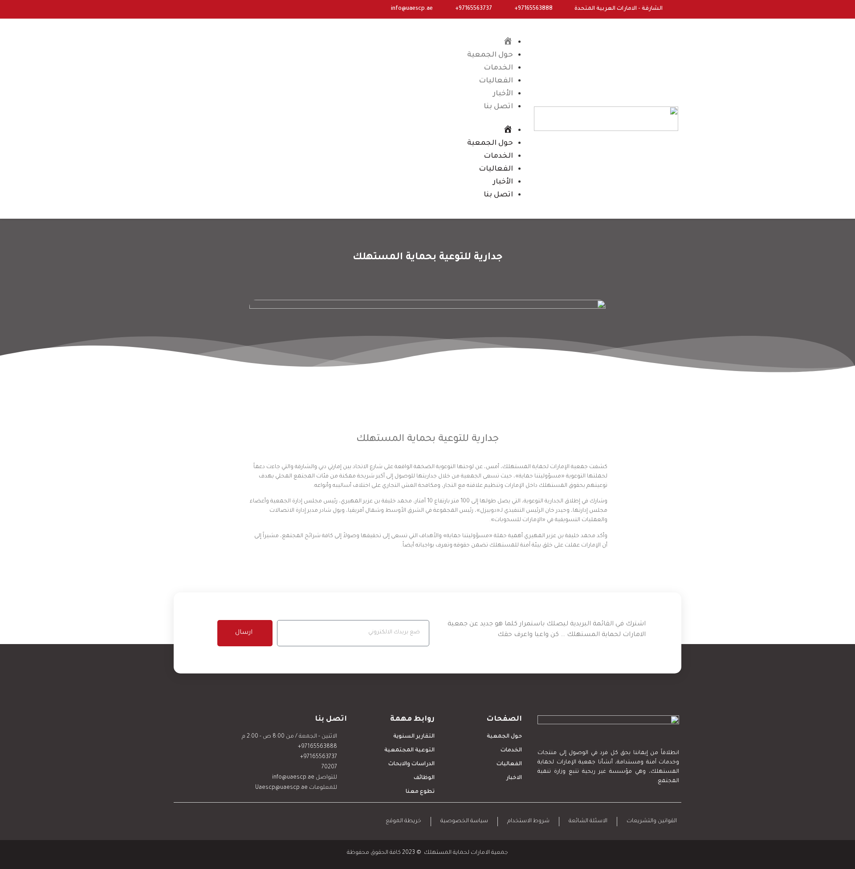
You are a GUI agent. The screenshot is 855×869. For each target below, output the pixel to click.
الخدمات (498, 68)
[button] (384, 118)
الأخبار (503, 94)
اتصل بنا (498, 107)
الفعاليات (496, 81)
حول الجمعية (490, 55)
